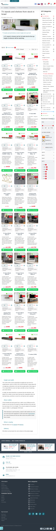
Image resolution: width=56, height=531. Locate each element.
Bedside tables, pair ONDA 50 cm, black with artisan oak (49, 445)
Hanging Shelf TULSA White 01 (32, 194)
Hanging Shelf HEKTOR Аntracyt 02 (7, 113)
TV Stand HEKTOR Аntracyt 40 (7, 354)
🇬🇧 (42, 4)
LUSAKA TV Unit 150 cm (7, 74)
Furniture (6, 7)
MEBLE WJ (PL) (5, 68)
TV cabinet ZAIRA (32, 354)
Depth (43, 161)
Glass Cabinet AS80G (7, 194)
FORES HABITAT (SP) (32, 348)
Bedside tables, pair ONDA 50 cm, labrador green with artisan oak (31, 445)
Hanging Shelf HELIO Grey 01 (7, 313)
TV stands (14, 424)
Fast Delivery (13, 7)
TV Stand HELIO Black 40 (32, 234)
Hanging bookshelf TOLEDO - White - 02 (7, 153)
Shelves (21, 424)
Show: (33, 49)
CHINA (29, 108)
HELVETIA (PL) (18, 68)
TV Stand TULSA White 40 (20, 273)
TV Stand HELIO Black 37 (7, 234)
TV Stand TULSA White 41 (33, 273)
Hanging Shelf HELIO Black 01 (19, 194)
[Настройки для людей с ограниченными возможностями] (1, 528)
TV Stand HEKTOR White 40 (19, 74)
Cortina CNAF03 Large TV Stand (20, 113)
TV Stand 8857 (32, 113)
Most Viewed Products (18, 440)
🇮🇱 (35, 4)
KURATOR (4, 188)
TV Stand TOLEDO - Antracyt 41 (32, 313)
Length (43, 152)
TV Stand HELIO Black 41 (7, 273)
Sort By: (17, 49)
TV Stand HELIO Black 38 (20, 234)
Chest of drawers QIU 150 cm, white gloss (13, 445)
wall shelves (32, 413)
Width (43, 155)
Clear (53, 118)
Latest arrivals (5, 440)
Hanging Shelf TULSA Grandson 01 (20, 354)
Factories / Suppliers (46, 132)
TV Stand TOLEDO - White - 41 (32, 153)
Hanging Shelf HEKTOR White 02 (32, 74)
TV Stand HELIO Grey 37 (20, 313)
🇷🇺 (39, 4)
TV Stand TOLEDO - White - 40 (20, 153)
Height (43, 158)
